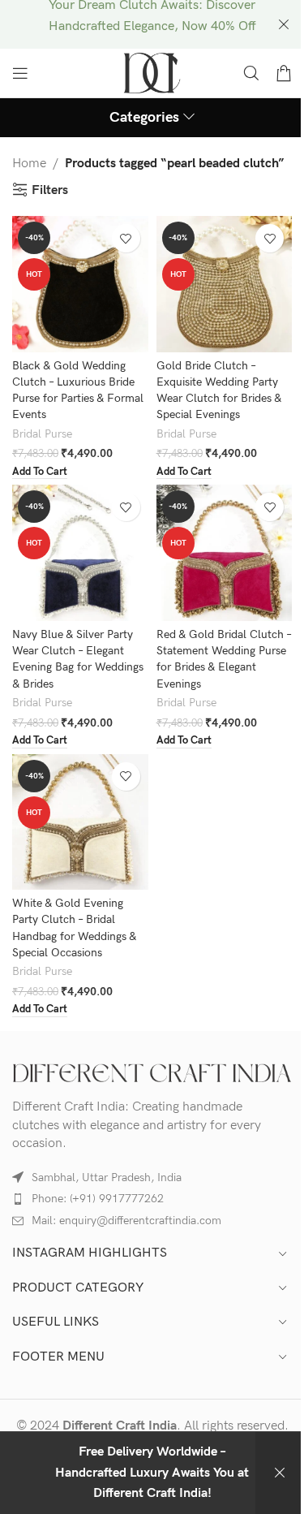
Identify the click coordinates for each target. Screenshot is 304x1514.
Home (29, 163)
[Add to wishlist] (126, 238)
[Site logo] (152, 72)
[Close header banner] (283, 24)
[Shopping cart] (284, 73)
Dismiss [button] (279, 1473)
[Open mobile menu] (20, 73)
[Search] (251, 73)
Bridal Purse (42, 434)
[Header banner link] (152, 24)
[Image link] (152, 1073)
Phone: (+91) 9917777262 (98, 1199)
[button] (39, 473)
